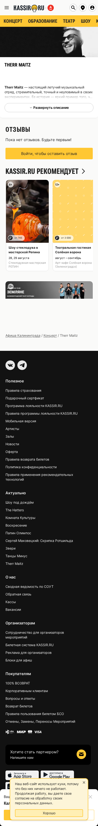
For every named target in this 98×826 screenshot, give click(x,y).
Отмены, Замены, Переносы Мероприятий (40, 721)
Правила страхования (23, 390)
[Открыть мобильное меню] (6, 7)
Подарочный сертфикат (24, 398)
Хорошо (49, 813)
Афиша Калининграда (22, 335)
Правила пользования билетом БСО (34, 714)
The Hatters (14, 510)
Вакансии (13, 609)
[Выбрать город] (83, 7)
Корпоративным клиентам (26, 691)
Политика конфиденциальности (31, 467)
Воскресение (16, 525)
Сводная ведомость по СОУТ (29, 586)
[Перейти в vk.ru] (10, 365)
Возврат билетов (19, 706)
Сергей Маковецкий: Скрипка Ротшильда (39, 541)
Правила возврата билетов (27, 459)
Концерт (50, 335)
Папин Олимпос (18, 533)
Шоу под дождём (19, 502)
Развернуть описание (51, 107)
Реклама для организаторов (28, 652)
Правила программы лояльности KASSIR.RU (41, 413)
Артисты (12, 429)
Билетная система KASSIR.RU (29, 645)
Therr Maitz (14, 564)
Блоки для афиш (18, 660)
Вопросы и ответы (20, 698)
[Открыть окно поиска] (73, 7)
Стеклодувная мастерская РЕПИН (27, 264)
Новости (12, 444)
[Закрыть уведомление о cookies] (84, 782)
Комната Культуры (20, 518)
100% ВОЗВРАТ (17, 683)
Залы (9, 436)
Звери (10, 548)
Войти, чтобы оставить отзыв (49, 153)
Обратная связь (18, 594)
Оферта (11, 452)
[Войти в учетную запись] (92, 7)
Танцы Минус (16, 556)
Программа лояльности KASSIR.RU (33, 406)
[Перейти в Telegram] (22, 365)
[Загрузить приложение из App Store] (22, 775)
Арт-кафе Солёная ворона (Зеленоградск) (73, 264)
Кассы (10, 602)
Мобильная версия (20, 421)
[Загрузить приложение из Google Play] (57, 775)
